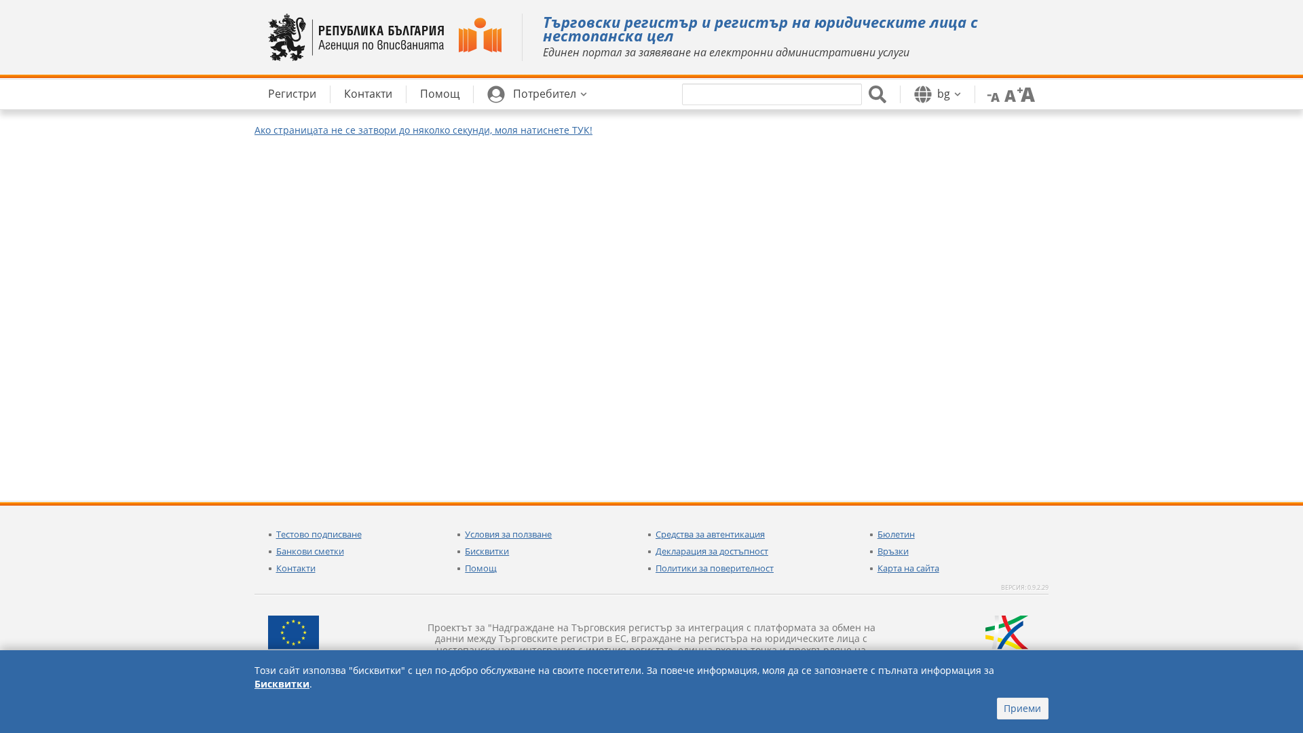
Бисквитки (487, 551)
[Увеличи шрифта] (1026, 93)
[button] (537, 94)
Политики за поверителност (715, 568)
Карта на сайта (908, 568)
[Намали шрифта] (991, 93)
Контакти (296, 568)
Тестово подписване (319, 534)
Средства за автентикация (710, 534)
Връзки (893, 551)
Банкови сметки (310, 551)
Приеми (1022, 708)
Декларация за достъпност (712, 551)
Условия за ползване (508, 534)
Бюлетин (896, 534)
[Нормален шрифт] (1008, 93)
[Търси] (877, 94)
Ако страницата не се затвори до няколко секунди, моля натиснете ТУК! (423, 130)
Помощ (481, 568)
